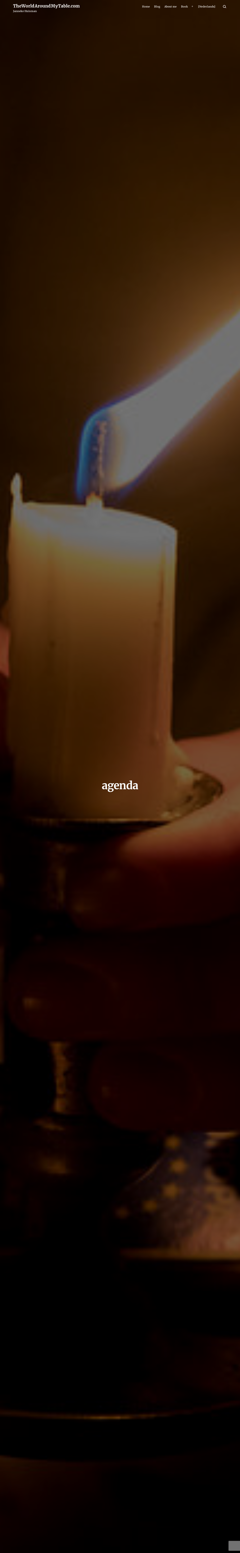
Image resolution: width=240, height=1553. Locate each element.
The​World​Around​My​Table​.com (46, 6)
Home (146, 6)
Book (184, 6)
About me (170, 6)
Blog (157, 6)
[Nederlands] (206, 6)
